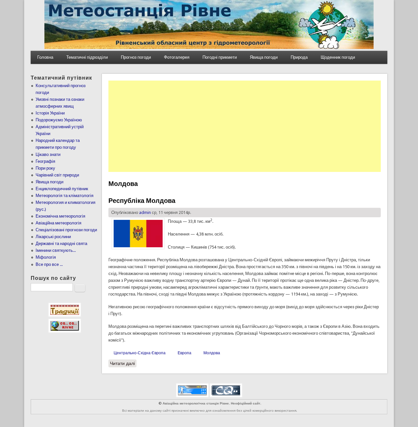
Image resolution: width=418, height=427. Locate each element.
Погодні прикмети (219, 57)
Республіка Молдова (141, 201)
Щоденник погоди (338, 57)
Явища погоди (264, 57)
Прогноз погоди (136, 57)
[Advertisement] (244, 126)
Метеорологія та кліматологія (64, 195)
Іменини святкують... (56, 250)
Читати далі (123, 363)
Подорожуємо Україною (59, 119)
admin (145, 212)
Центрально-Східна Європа (140, 353)
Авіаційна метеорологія (58, 223)
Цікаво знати (48, 154)
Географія (45, 161)
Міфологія (46, 257)
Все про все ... (49, 264)
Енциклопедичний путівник (62, 188)
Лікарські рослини (53, 236)
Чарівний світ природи (57, 175)
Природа (299, 57)
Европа (184, 353)
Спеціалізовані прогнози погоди (66, 229)
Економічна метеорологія (60, 216)
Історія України (50, 113)
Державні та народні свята (61, 243)
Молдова (211, 353)
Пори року (45, 168)
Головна (45, 57)
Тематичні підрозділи (87, 57)
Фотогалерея (176, 57)
